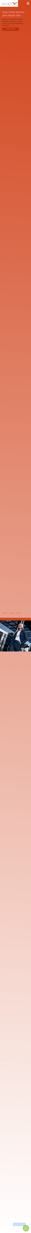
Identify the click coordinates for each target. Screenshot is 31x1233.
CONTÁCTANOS (11, 29)
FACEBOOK (4, 613)
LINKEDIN (18, 613)
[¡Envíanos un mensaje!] (26, 1228)
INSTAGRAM (12, 613)
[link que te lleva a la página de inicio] (10, 3)
